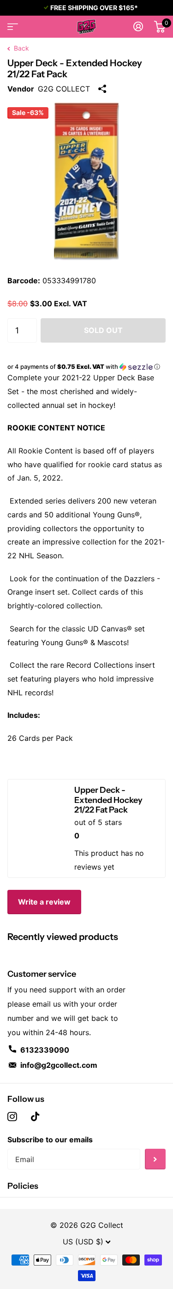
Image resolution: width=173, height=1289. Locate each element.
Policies (22, 1186)
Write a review (44, 901)
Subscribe (155, 1159)
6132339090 (44, 1049)
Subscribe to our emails (50, 1139)
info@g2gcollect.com (58, 1065)
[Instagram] (12, 1116)
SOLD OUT (103, 330)
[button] (86, 366)
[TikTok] (35, 1116)
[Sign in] (138, 27)
